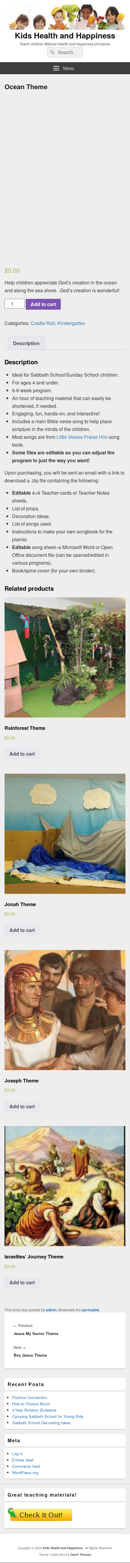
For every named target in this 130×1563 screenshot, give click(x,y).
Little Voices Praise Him (82, 436)
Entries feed (22, 1460)
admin (51, 1310)
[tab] (26, 343)
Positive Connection (29, 1397)
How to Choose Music (31, 1404)
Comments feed (26, 1466)
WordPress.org (25, 1472)
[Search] (51, 52)
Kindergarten (71, 323)
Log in (17, 1453)
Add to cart (43, 304)
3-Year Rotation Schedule (34, 1410)
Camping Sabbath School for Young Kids (47, 1416)
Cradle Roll (43, 323)
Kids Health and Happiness (65, 35)
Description (26, 343)
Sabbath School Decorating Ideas (41, 1422)
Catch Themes (80, 1554)
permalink (90, 1310)
